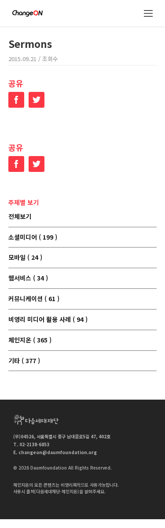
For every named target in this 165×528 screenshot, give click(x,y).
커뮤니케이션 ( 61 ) (33, 298)
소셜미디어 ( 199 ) (32, 237)
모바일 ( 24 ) (25, 257)
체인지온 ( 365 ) (29, 340)
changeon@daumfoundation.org (57, 452)
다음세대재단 (36, 420)
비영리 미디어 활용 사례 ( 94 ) (48, 319)
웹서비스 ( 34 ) (28, 278)
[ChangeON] (27, 13)
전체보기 (19, 216)
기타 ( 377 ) (24, 360)
